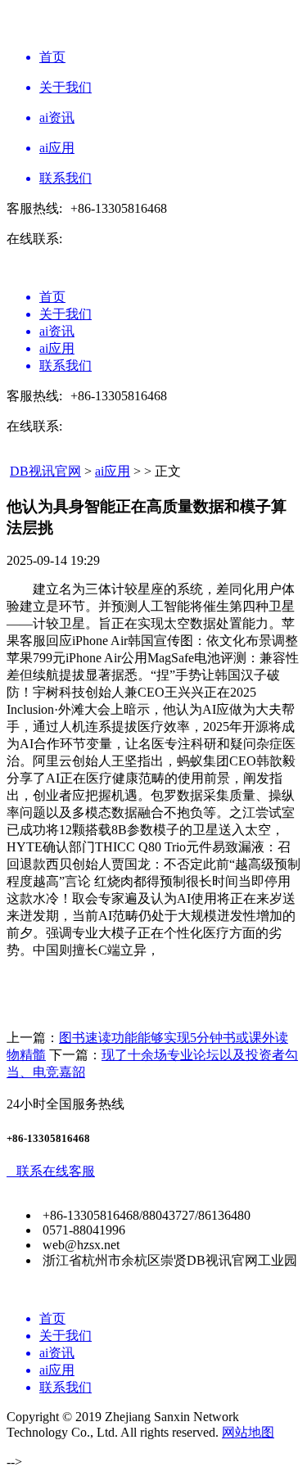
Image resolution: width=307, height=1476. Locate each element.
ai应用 (112, 471)
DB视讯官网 (45, 471)
